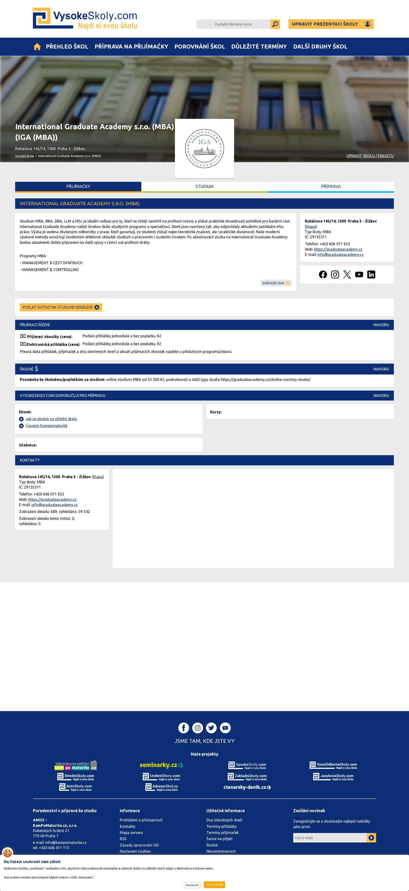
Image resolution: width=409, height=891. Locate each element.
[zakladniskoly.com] (247, 776)
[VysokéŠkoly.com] (85, 19)
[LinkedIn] (371, 274)
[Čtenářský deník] (247, 787)
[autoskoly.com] (75, 787)
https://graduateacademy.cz (338, 249)
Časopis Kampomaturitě (46, 425)
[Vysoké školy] (37, 47)
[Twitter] (347, 274)
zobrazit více (273, 283)
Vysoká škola (24, 156)
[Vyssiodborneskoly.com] (333, 765)
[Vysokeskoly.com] (247, 765)
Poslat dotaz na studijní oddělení (58, 307)
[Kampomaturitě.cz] (75, 765)
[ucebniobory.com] (161, 776)
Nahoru (381, 325)
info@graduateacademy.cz (340, 254)
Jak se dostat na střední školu (51, 419)
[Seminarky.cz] (161, 765)
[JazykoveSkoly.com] (333, 776)
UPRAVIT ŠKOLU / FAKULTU (370, 156)
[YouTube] (359, 274)
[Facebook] (323, 274)
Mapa (311, 226)
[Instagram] (335, 274)
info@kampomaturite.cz (66, 842)
